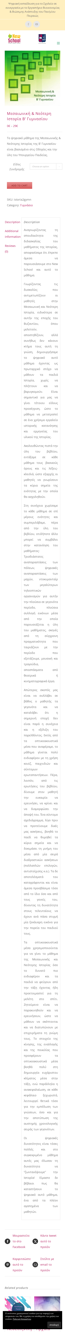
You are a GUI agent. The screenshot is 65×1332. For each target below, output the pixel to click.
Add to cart (20, 185)
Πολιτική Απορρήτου (22, 1319)
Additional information (12, 234)
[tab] (12, 222)
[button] (32, 78)
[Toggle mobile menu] (58, 43)
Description (12, 222)
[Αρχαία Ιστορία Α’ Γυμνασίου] (47, 1309)
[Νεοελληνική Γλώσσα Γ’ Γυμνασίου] (18, 1309)
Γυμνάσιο (26, 205)
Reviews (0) (10, 248)
